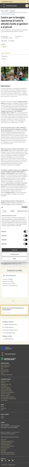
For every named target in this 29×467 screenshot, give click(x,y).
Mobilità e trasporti (5, 395)
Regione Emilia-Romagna (7, 1)
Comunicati (3, 408)
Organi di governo (5, 366)
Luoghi (2, 418)
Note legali (3, 451)
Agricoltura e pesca (5, 381)
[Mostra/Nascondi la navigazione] (1, 6)
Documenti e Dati (5, 371)
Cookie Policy (4, 449)
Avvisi (2, 410)
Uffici (2, 368)
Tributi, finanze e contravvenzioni (8, 398)
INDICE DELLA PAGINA (5, 53)
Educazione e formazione (6, 390)
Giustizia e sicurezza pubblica (7, 392)
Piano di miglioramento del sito (8, 454)
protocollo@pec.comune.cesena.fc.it (11, 432)
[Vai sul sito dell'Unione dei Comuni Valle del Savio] (8, 359)
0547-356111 (12, 434)
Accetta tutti (14, 250)
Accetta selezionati (14, 254)
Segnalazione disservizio (6, 443)
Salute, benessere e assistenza (8, 397)
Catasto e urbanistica (6, 387)
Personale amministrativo (7, 374)
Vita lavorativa (4, 400)
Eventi (2, 416)
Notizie (2, 406)
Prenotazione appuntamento (7, 441)
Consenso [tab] (4, 211)
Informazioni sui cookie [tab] (22, 211)
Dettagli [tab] (12, 211)
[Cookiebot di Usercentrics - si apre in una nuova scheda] (21, 207)
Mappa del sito (11, 465)
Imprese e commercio (6, 394)
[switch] (25, 236)
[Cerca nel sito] (27, 5)
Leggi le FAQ (3, 439)
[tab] (12, 300)
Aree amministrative (5, 365)
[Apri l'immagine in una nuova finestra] (14, 74)
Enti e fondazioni (4, 370)
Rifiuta (14, 258)
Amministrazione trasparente (7, 446)
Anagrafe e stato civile (6, 384)
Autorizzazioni (4, 386)
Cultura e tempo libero (6, 389)
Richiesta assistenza (5, 444)
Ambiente (3, 382)
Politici (2, 373)
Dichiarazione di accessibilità (7, 452)
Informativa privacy (5, 447)
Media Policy (5, 465)
